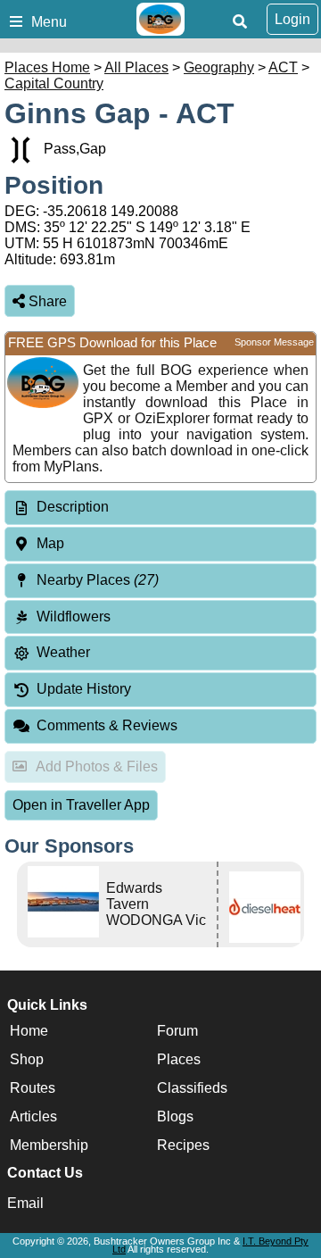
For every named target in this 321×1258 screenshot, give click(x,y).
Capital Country (53, 83)
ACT (283, 67)
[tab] (160, 507)
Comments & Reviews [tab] (107, 725)
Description (73, 506)
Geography (219, 67)
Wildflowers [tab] (74, 616)
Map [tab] (50, 543)
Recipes (183, 1145)
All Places (136, 67)
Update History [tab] (84, 688)
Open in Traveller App (81, 804)
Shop (27, 1059)
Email (25, 1203)
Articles (33, 1116)
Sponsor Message (274, 342)
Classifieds (192, 1088)
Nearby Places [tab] (98, 579)
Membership (49, 1145)
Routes (32, 1088)
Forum (177, 1030)
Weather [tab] (63, 652)
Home (29, 1030)
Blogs (175, 1116)
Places (179, 1059)
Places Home (47, 67)
